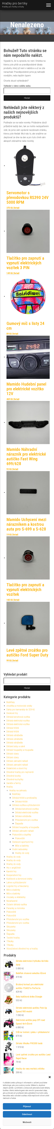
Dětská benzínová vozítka (18, 717)
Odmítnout (27, 1114)
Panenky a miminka (15, 908)
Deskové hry (12, 713)
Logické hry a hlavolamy (17, 886)
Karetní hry (11, 871)
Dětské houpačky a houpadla (19, 750)
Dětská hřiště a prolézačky (24, 797)
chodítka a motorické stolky (19, 705)
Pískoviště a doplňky (21, 834)
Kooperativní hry (13, 875)
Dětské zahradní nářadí (17, 761)
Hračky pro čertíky (14, 3)
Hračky (9, 786)
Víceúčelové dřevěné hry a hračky (22, 948)
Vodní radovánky (20, 849)
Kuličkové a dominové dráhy (19, 878)
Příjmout (27, 1106)
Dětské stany (12, 753)
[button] (49, 1077)
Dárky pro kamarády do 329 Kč (20, 709)
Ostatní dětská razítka (16, 904)
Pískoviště (20, 838)
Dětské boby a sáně (15, 746)
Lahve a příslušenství (16, 882)
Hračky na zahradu (18, 790)
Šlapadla (19, 823)
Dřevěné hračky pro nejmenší (20, 772)
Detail (16, 207)
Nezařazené (11, 901)
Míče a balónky (22, 845)
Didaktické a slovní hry (16, 768)
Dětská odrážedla (14, 735)
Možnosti (27, 1122)
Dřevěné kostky (13, 775)
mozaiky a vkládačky (15, 897)
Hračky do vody (22, 853)
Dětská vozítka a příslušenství (26, 805)
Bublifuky (10, 702)
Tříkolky (10, 941)
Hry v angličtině (13, 867)
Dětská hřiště (12, 728)
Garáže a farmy (13, 783)
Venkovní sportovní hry (22, 842)
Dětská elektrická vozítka (18, 720)
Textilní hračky (13, 937)
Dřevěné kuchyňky (14, 779)
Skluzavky (11, 926)
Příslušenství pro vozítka (26, 820)
